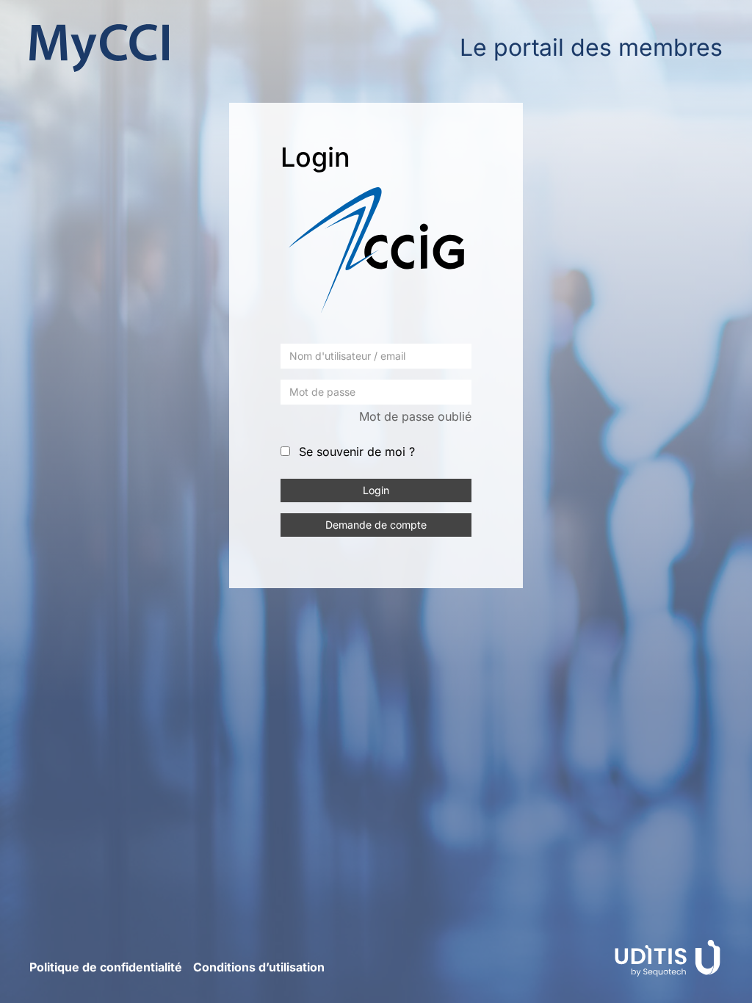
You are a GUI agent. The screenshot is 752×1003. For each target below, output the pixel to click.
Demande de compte (376, 524)
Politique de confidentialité (105, 967)
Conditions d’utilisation (259, 967)
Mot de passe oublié (415, 416)
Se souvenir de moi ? (357, 451)
